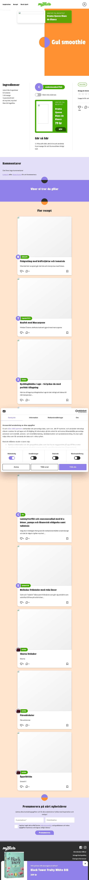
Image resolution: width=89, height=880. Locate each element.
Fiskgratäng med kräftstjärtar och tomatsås (42, 261)
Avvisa (16, 467)
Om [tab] (77, 418)
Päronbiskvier (27, 715)
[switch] (33, 458)
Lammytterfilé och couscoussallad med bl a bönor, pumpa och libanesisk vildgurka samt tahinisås (42, 522)
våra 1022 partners (15, 429)
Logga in (6, 174)
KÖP (60, 129)
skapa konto (16, 174)
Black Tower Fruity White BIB (49, 870)
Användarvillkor (79, 852)
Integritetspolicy (79, 855)
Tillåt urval (45, 467)
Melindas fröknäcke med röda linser (38, 590)
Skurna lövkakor (28, 654)
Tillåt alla (72, 467)
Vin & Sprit (24, 4)
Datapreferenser (79, 859)
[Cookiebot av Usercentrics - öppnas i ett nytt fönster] (77, 411)
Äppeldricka (26, 776)
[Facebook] (80, 847)
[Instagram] (85, 847)
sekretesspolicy (46, 825)
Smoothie (82, 84)
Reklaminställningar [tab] (55, 418)
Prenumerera (44, 832)
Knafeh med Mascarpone (32, 322)
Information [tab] (33, 418)
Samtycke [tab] (12, 418)
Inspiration (7, 4)
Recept (15, 4)
